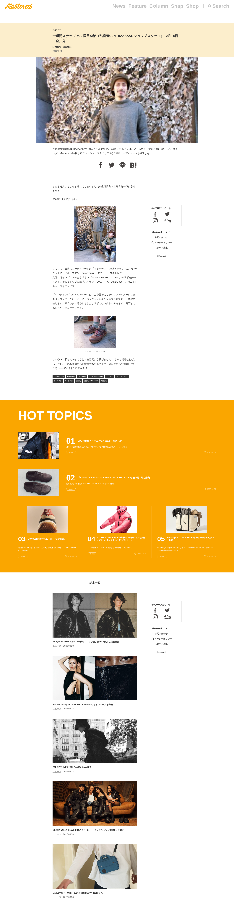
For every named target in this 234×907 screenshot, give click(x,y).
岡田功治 (104, 381)
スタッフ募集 (161, 247)
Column (158, 6)
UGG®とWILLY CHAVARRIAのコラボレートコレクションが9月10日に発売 (88, 830)
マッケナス (69, 381)
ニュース (57, 646)
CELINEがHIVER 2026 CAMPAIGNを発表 (72, 767)
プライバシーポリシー (161, 242)
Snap (177, 6)
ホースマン (58, 381)
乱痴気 (78, 381)
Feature (137, 6)
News (119, 6)
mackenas (82, 376)
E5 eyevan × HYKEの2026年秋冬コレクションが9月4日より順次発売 (86, 641)
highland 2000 (59, 376)
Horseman (71, 376)
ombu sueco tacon (96, 376)
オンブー (109, 376)
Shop (192, 6)
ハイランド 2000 (122, 376)
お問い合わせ (161, 237)
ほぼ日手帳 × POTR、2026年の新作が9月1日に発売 (78, 893)
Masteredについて (161, 232)
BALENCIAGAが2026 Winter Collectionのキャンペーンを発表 (83, 704)
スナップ (57, 30)
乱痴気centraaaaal (91, 381)
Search (220, 6)
